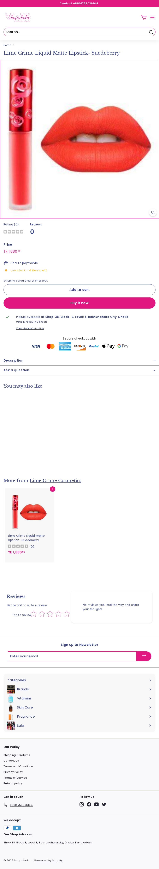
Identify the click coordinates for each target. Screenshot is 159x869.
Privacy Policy (13, 772)
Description (13, 360)
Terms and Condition (18, 766)
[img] (13, 232)
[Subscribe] (143, 656)
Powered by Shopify (48, 860)
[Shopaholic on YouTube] (96, 804)
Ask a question (16, 370)
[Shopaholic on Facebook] (89, 804)
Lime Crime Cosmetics (55, 480)
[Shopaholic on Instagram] (82, 804)
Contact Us (11, 761)
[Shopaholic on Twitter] (104, 804)
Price (8, 244)
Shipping (9, 280)
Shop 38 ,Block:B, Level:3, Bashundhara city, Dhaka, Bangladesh (48, 842)
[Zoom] (153, 212)
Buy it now (79, 303)
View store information (30, 328)
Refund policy (13, 783)
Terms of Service (15, 778)
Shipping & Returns (17, 755)
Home (7, 45)
